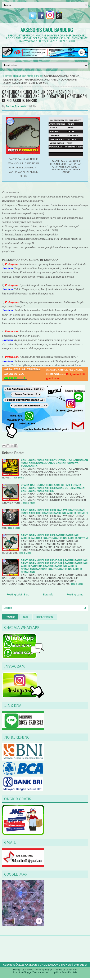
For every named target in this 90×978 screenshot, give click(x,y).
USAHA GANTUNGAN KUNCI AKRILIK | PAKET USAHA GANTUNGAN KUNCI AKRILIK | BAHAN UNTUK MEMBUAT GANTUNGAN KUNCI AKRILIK (53, 488)
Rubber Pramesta (16, 106)
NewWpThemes (34, 969)
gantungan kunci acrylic (27, 75)
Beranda (48, 594)
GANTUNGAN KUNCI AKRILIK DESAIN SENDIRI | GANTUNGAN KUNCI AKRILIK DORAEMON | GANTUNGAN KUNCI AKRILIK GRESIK (44, 96)
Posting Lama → (77, 594)
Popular (10, 616)
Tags (25, 616)
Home (7, 75)
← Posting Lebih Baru (16, 594)
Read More (18, 477)
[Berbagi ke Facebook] (16, 446)
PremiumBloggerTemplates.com (31, 972)
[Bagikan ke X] (12, 446)
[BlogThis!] (8, 446)
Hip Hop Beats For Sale (64, 972)
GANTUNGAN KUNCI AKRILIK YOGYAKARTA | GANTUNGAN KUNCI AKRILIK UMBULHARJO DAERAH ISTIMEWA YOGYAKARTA (54, 462)
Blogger (82, 964)
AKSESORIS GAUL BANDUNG (47, 29)
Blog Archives (44, 616)
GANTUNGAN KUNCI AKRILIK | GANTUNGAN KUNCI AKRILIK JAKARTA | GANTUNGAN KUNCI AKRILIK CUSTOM (54, 537)
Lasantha (71, 969)
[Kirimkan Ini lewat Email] (4, 446)
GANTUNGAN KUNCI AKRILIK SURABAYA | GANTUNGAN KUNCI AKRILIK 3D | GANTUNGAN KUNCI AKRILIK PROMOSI (54, 512)
